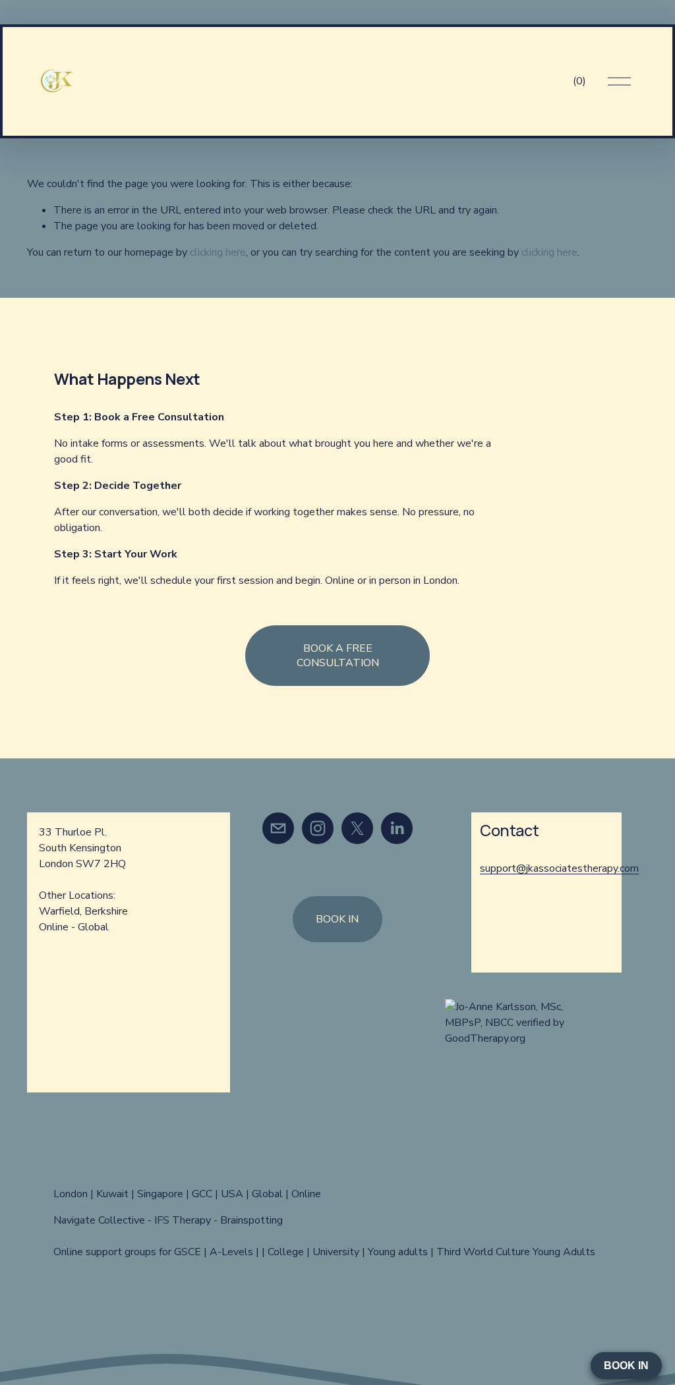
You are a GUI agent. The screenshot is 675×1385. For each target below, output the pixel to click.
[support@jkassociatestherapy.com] (278, 828)
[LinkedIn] (397, 828)
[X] (357, 828)
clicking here (218, 252)
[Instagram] (318, 828)
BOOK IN (337, 919)
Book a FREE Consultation (338, 655)
